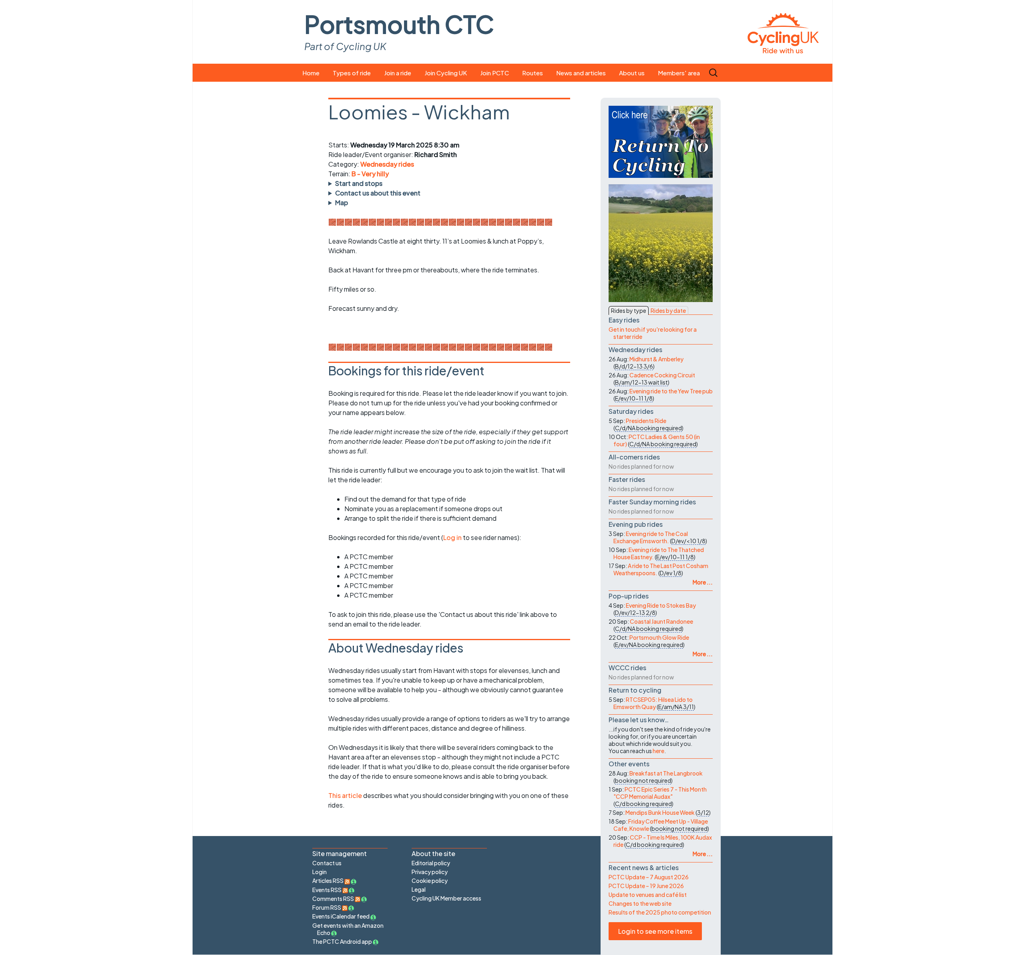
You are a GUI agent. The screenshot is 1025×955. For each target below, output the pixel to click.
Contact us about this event (377, 193)
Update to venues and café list (648, 894)
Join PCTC (494, 73)
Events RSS (327, 889)
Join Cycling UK (445, 73)
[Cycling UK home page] (783, 32)
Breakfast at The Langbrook (666, 773)
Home (311, 73)
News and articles (581, 73)
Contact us (327, 862)
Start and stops (358, 183)
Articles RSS (328, 880)
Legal (419, 889)
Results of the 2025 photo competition (660, 912)
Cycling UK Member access (446, 898)
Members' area (679, 73)
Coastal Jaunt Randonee (661, 621)
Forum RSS (327, 907)
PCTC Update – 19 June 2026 (646, 885)
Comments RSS (333, 898)
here (658, 750)
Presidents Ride (646, 420)
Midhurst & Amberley (656, 359)
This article (345, 795)
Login (319, 871)
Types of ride (352, 73)
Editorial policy (431, 862)
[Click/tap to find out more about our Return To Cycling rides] (661, 142)
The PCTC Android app (342, 941)
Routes (532, 73)
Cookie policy (430, 880)
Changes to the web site (640, 903)
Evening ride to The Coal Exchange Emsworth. (650, 537)
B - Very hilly (370, 173)
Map (341, 202)
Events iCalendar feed (341, 916)
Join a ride (397, 73)
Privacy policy (430, 871)
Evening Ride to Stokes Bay (661, 605)
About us (632, 73)
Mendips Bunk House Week (660, 812)
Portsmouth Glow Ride (659, 637)
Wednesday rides (387, 164)
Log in (452, 537)
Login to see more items (655, 931)
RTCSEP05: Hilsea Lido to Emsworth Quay (653, 703)
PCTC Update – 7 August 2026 (649, 876)
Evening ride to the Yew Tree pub (671, 391)
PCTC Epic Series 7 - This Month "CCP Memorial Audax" (660, 793)
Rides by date (668, 310)
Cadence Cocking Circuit (662, 375)
